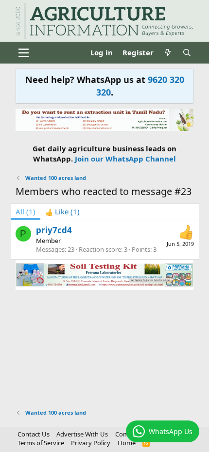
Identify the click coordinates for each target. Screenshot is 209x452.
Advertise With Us (82, 434)
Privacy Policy (90, 442)
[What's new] (167, 53)
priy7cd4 (54, 230)
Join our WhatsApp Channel (125, 158)
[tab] (62, 212)
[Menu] (24, 53)
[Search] (186, 53)
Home (127, 442)
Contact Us (33, 434)
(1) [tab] (25, 211)
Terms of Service (40, 442)
